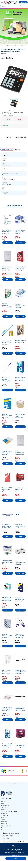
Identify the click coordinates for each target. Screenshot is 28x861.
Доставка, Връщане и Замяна (9, 811)
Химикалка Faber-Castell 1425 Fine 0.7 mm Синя (7, 527)
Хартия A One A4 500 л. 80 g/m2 (19, 489)
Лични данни (4, 815)
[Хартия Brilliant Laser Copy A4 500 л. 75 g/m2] (20, 256)
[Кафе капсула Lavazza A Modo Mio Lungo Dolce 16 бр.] (20, 733)
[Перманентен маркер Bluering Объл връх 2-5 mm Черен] (20, 659)
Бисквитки (4, 813)
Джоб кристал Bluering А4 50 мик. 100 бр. (7, 453)
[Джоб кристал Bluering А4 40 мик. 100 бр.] (8, 696)
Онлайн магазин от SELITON (14, 842)
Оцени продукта (20, 137)
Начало (4, 45)
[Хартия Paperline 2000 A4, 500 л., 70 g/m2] (20, 587)
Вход (2, 803)
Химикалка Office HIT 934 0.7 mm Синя (19, 635)
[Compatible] (5, 771)
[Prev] (1, 771)
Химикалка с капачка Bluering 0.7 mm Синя (7, 380)
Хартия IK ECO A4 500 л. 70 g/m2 (7, 489)
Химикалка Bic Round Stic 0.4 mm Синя (6, 342)
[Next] (26, 771)
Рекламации (4, 817)
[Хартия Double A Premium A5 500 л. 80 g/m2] (8, 733)
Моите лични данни (15, 855)
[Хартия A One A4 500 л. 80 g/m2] (20, 477)
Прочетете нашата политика (14, 852)
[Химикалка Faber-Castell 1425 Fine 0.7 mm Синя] (8, 514)
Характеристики (7, 149)
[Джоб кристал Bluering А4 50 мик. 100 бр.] (8, 440)
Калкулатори (22, 45)
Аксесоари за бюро (12, 45)
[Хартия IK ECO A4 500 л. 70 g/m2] (8, 477)
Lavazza (3, 829)
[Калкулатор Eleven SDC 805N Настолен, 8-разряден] (14, 92)
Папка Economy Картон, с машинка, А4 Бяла (7, 269)
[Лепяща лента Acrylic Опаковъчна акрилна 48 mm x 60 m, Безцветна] (20, 404)
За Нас (3, 819)
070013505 (23, 2)
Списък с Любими (6, 825)
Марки (3, 827)
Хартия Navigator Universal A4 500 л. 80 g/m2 (7, 306)
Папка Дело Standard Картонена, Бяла (6, 672)
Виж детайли (20, 316)
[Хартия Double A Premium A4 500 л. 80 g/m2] (20, 367)
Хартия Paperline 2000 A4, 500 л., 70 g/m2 (19, 600)
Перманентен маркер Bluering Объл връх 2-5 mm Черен (20, 672)
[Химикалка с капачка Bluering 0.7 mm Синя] (8, 367)
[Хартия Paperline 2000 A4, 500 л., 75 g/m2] (8, 403)
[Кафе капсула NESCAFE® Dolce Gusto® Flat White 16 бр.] (8, 587)
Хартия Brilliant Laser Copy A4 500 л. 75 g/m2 (20, 268)
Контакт (4, 821)
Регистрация (5, 805)
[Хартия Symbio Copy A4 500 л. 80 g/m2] (20, 219)
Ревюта (17, 149)
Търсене (3, 807)
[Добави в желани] (3, 858)
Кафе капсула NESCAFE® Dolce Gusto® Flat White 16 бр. (7, 600)
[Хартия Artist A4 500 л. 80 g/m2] (20, 330)
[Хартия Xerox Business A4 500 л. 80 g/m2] (8, 219)
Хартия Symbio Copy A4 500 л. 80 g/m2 (20, 231)
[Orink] (11, 771)
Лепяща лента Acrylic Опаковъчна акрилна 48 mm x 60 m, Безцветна (20, 418)
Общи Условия (5, 809)
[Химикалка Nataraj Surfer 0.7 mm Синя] (20, 514)
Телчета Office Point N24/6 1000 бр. (7, 562)
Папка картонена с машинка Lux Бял (19, 453)
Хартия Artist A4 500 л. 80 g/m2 (20, 341)
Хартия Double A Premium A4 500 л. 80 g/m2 (20, 379)
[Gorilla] (23, 771)
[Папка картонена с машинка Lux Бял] (20, 440)
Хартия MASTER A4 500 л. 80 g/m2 (20, 305)
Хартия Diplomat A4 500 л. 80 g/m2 (7, 635)
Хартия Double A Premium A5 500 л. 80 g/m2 (7, 745)
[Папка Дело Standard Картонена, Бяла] (8, 659)
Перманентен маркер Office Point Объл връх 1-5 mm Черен (20, 709)
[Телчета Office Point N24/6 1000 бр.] (8, 550)
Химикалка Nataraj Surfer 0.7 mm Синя (20, 526)
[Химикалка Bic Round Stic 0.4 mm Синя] (8, 330)
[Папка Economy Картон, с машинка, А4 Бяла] (8, 256)
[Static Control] (17, 771)
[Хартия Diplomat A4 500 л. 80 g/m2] (8, 624)
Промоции (4, 823)
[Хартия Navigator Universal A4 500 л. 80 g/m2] (8, 293)
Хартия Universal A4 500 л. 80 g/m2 (20, 562)
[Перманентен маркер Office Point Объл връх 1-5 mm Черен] (20, 696)
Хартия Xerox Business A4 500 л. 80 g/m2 (7, 231)
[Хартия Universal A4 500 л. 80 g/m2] (20, 550)
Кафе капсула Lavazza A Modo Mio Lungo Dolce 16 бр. (20, 746)
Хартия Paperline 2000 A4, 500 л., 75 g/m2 (7, 416)
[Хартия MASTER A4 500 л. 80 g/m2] (20, 293)
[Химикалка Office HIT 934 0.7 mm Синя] (20, 624)
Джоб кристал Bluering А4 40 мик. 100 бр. (7, 709)
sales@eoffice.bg (8, 835)
